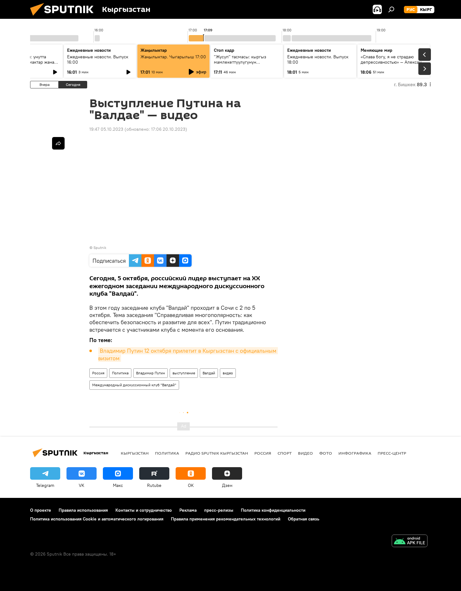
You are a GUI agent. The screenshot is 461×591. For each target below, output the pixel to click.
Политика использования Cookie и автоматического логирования (96, 519)
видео (228, 373)
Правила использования (83, 510)
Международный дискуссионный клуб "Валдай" (134, 385)
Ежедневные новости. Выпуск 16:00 (97, 59)
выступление (183, 373)
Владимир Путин (150, 373)
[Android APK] (409, 542)
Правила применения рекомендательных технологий (225, 519)
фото (325, 453)
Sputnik (99, 247)
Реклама (188, 510)
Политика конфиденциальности (273, 510)
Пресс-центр (392, 453)
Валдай (209, 373)
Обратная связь (303, 519)
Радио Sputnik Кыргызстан (216, 453)
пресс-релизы (218, 510)
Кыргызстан (135, 453)
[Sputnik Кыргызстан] (64, 17)
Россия (98, 373)
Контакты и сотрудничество (143, 510)
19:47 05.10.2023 (106, 129)
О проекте (40, 510)
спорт (285, 453)
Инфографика (354, 453)
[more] (58, 143)
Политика (120, 373)
